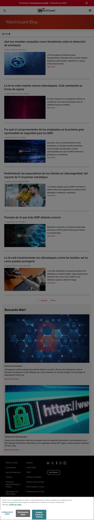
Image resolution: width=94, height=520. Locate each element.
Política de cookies (15, 504)
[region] (47, 508)
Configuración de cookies (7, 513)
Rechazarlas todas (23, 513)
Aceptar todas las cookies (39, 514)
